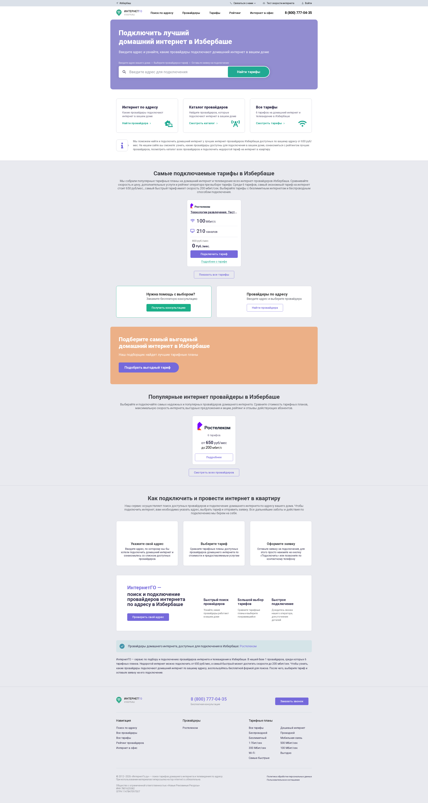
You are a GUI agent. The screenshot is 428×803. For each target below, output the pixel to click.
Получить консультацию (169, 307)
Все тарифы (123, 737)
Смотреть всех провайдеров (214, 472)
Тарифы (214, 13)
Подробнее (214, 457)
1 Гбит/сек (255, 743)
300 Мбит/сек (257, 748)
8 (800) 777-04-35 (298, 13)
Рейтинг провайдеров (130, 743)
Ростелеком (248, 646)
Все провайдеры (126, 732)
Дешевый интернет (292, 727)
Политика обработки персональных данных (289, 776)
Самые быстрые (259, 758)
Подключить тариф (214, 254)
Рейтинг (235, 13)
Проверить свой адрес (148, 617)
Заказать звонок (291, 701)
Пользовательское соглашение (283, 780)
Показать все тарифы (214, 274)
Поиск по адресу (162, 13)
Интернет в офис (262, 13)
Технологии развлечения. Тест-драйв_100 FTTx (224, 212)
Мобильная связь (291, 737)
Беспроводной (258, 732)
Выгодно (285, 753)
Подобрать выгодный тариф (148, 367)
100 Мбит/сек (289, 748)
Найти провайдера (265, 307)
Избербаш (125, 3)
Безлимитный (257, 737)
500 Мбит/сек (289, 743)
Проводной (287, 732)
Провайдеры (191, 13)
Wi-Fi (252, 753)
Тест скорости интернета (280, 3)
